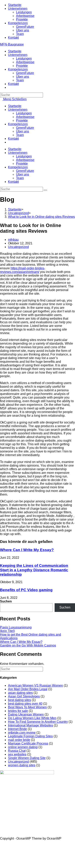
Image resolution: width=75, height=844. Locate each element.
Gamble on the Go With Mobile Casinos (28, 645)
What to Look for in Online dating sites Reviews (41, 216)
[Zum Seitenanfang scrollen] (1, 842)
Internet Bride (17, 729)
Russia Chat (17, 750)
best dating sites (19, 700)
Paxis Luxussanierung (16, 627)
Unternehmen (17, 8)
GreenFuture (25, 26)
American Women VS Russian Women (35, 685)
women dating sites (21, 765)
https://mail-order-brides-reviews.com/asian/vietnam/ (22, 270)
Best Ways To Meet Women (27, 707)
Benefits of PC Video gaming (26, 590)
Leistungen (24, 12)
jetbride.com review (22, 732)
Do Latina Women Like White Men (32, 718)
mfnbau (13, 239)
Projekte (22, 19)
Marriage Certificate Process (28, 743)
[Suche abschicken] (45, 190)
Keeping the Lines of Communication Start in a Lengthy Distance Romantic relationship (34, 569)
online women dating (23, 747)
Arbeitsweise (25, 16)
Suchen (6, 601)
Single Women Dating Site (27, 758)
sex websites (17, 754)
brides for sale (18, 711)
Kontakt (13, 37)
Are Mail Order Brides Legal (27, 689)
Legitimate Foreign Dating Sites (30, 736)
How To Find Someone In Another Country (38, 721)
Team (20, 34)
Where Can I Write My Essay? (27, 550)
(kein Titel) (7, 631)
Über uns (22, 30)
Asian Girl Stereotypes (24, 696)
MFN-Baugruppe (12, 44)
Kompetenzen (18, 23)
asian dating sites (20, 692)
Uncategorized (18, 247)
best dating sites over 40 (25, 703)
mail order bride (19, 740)
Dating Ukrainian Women (26, 714)
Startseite (14, 5)
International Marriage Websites (30, 725)
